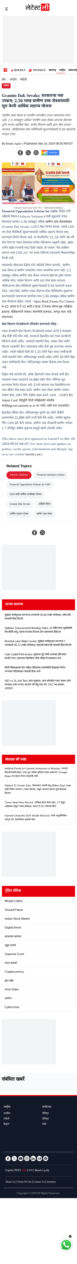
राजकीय (7, 1114)
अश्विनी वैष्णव (44, 504)
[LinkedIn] (33, 1158)
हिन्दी (17, 1171)
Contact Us (39, 1182)
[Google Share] (50, 155)
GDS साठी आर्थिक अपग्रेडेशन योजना (25, 495)
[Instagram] (27, 1158)
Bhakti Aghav (14, 144)
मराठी (24, 1171)
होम (4, 80)
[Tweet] (42, 532)
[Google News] (39, 1158)
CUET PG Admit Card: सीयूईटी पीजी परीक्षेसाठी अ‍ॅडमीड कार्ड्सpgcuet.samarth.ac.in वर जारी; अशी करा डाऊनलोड (37, 401)
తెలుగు (38, 1171)
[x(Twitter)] (28, 152)
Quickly (19, 71)
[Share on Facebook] (34, 532)
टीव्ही (44, 1124)
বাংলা (30, 1171)
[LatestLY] (37, 9)
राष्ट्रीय (62, 71)
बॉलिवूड (45, 1114)
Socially (39, 71)
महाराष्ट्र (52, 71)
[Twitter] (14, 1158)
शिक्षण (6, 1124)
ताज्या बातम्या (14, 605)
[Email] (45, 1158)
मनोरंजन (46, 1107)
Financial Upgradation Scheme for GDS (30, 485)
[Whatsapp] (36, 152)
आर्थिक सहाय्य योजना (19, 514)
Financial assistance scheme (51, 475)
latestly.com (33, 454)
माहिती (23, 80)
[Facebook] (20, 152)
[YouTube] (20, 1158)
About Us (10, 1182)
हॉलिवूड (45, 1119)
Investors (51, 1182)
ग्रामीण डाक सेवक (44, 514)
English (9, 1171)
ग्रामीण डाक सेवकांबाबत (59, 222)
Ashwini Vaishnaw (19, 475)
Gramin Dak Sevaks (20, 504)
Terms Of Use (24, 1182)
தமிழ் (46, 1171)
